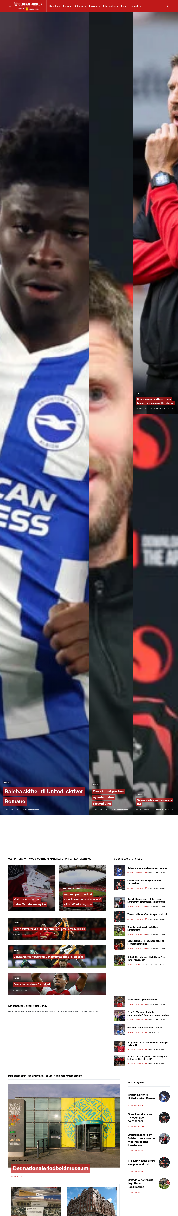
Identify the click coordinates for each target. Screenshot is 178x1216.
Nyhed (7, 782)
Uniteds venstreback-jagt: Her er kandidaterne (141, 1183)
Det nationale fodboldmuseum (50, 1168)
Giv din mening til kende (32, 809)
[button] (9, 6)
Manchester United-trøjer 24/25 (27, 1005)
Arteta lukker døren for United (31, 984)
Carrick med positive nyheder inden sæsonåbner (108, 797)
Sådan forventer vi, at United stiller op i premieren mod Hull (49, 929)
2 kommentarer (153, 1032)
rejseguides (76, 1076)
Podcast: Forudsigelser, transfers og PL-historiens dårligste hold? (147, 1058)
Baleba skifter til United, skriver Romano (147, 868)
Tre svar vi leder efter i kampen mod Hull (147, 914)
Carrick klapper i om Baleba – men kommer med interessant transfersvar (146, 900)
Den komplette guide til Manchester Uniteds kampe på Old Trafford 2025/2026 (83, 899)
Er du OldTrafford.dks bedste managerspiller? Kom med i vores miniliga (148, 1013)
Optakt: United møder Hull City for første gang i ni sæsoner (48, 956)
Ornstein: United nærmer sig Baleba (145, 1027)
